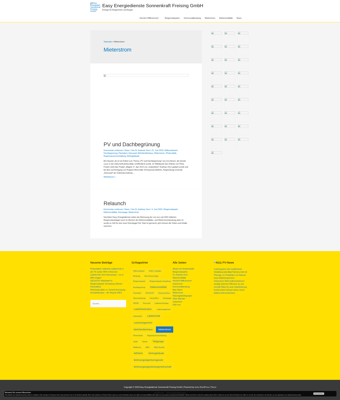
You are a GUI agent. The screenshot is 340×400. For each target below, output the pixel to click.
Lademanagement (163, 309)
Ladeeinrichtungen (162, 303)
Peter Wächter (179, 298)
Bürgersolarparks (172, 18)
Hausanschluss (164, 293)
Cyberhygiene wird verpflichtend (228, 269)
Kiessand (133, 153)
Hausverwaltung (139, 298)
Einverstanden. (318, 393)
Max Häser (177, 290)
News (239, 18)
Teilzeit (144, 342)
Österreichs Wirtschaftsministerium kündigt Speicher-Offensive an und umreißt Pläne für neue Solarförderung (230, 284)
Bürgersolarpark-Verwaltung (160, 281)
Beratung (136, 276)
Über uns (177, 304)
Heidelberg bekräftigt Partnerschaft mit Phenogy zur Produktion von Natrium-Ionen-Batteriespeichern (230, 275)
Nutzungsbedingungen (182, 296)
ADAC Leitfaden (155, 271)
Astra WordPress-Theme (205, 387)
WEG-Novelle (159, 347)
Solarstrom (177, 302)
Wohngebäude (133, 156)
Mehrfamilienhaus (145, 153)
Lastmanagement (143, 322)
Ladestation (137, 316)
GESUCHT (150, 293)
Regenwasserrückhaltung (115, 156)
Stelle (135, 342)
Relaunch (115, 203)
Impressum (178, 284)
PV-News (228, 262)
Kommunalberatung (192, 18)
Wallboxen (137, 347)
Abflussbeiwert (171, 150)
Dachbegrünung (110, 153)
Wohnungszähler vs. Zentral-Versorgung (107, 290)
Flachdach (123, 153)
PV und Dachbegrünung (132, 144)
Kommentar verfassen (113, 150)
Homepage (123, 212)
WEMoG (138, 353)
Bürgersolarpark (171, 209)
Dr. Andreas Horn (180, 275)
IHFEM (136, 303)
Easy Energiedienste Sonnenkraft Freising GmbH (152, 5)
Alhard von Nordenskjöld (183, 269)
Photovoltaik (171, 153)
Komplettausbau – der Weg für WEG (106, 293)
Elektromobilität (226, 18)
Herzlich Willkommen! (149, 18)
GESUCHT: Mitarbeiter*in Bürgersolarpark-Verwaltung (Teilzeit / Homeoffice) (106, 284)
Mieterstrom (210, 18)
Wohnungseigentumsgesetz (148, 360)
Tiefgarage (158, 341)
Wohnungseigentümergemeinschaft (152, 366)
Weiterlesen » (109, 177)
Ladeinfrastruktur (143, 309)
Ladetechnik (153, 316)
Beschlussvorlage (151, 276)
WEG (148, 347)
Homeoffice (154, 298)
